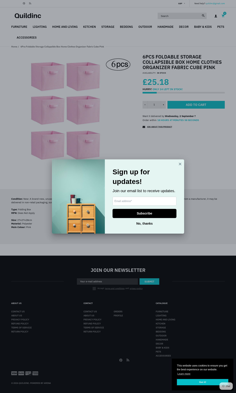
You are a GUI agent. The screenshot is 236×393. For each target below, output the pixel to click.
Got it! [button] (202, 382)
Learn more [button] (183, 373)
